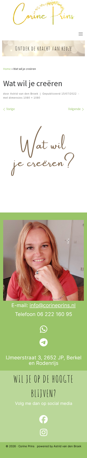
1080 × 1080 (31, 97)
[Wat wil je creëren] (43, 154)
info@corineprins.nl (53, 305)
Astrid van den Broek (24, 93)
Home (7, 69)
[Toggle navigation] (80, 34)
